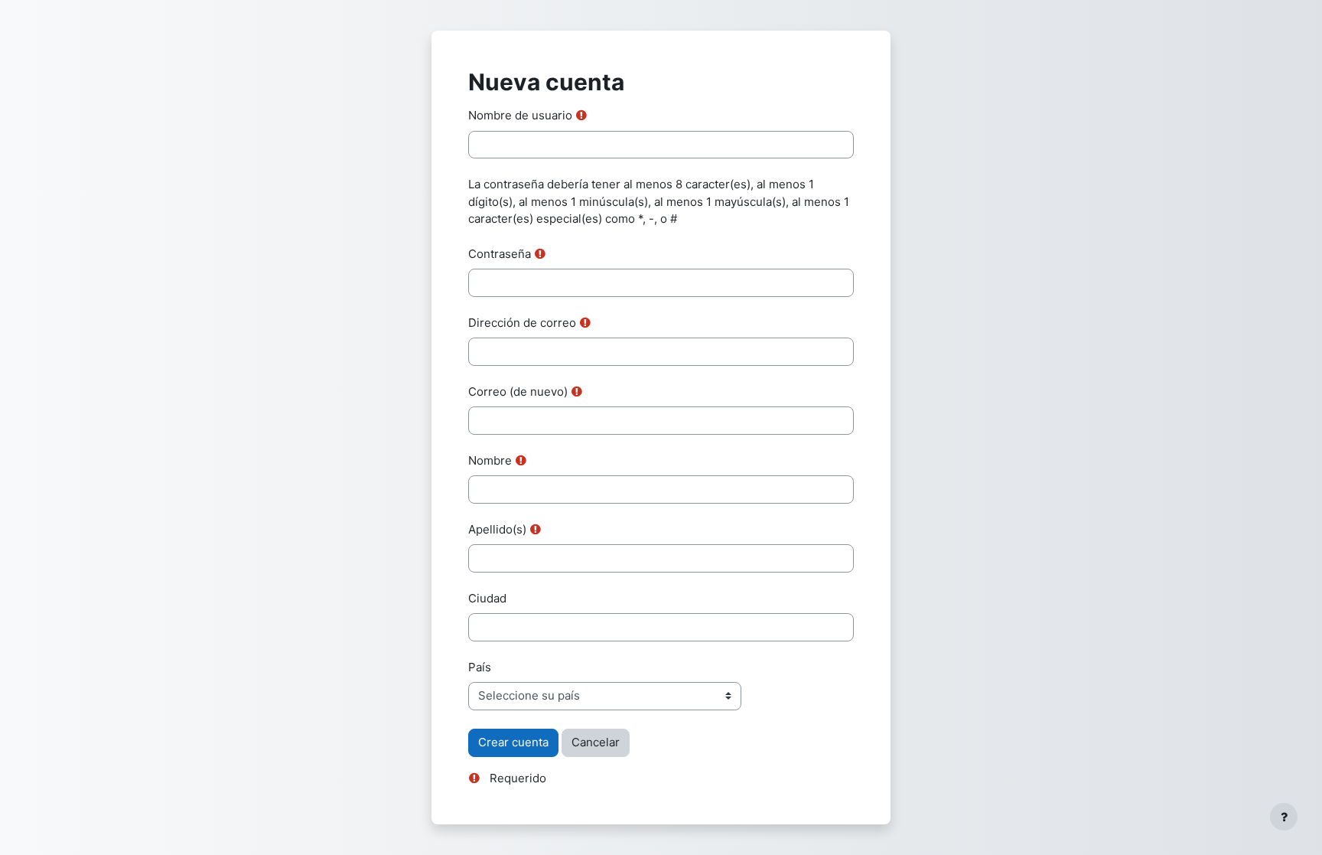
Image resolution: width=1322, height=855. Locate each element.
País (479, 667)
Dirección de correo (522, 322)
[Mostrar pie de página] (1284, 817)
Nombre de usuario (520, 115)
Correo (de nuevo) (518, 391)
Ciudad (487, 598)
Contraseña (499, 253)
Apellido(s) (497, 529)
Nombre (490, 460)
